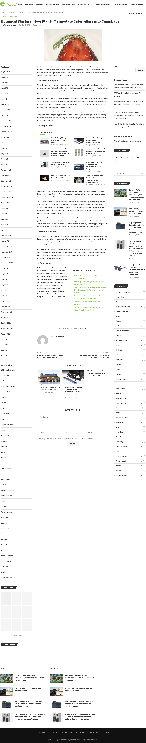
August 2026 (5, 72)
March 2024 (5, 230)
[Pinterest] (136, 13)
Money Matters (136, 4)
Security (130, 427)
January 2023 (5, 307)
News (130, 408)
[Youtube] (139, 13)
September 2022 (7, 328)
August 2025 (5, 137)
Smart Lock (130, 432)
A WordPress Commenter (122, 141)
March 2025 (5, 165)
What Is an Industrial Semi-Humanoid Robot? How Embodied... (96, 373)
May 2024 (4, 219)
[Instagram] (134, 13)
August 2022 (5, 334)
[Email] (116, 162)
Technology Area (130, 446)
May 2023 (4, 285)
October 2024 (6, 192)
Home (20, 4)
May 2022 (4, 350)
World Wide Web (120, 4)
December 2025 (6, 115)
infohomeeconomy (9, 25)
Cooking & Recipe (130, 311)
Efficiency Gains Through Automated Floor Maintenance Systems (94, 140)
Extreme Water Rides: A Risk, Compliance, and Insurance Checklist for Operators (136, 195)
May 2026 (4, 88)
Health (130, 345)
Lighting (130, 374)
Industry (130, 355)
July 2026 (4, 77)
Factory (130, 321)
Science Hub (59, 320)
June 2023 (4, 279)
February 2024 (6, 236)
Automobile (130, 297)
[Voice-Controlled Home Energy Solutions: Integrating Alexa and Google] (79, 167)
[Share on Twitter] (80, 328)
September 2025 (7, 132)
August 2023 (5, 268)
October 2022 (6, 323)
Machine (130, 384)
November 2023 (6, 252)
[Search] (145, 13)
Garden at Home (68, 4)
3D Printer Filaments (130, 292)
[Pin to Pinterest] (82, 328)
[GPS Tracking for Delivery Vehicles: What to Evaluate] (120, 211)
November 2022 (6, 318)
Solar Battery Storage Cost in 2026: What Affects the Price (61, 140)
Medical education (130, 398)
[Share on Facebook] (78, 328)
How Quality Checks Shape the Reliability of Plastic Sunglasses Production (137, 269)
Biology (130, 302)
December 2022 (6, 312)
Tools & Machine (84, 4)
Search (116, 66)
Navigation (137, 141)
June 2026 (4, 83)
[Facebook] (129, 13)
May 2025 (4, 154)
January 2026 (5, 110)
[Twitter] (131, 13)
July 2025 (4, 143)
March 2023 (5, 296)
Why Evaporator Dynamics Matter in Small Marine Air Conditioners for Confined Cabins (128, 104)
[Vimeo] (141, 13)
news (49, 320)
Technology (130, 442)
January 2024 (5, 241)
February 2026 (6, 104)
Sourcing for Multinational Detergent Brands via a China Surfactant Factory (96, 151)
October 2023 (6, 257)
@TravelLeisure (16, 635)
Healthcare (130, 350)
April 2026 (4, 94)
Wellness (130, 471)
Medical (130, 393)
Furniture (130, 336)
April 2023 (4, 290)
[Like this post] (76, 328)
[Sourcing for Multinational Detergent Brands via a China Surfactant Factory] (79, 152)
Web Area (39, 4)
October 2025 (6, 126)
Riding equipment (130, 418)
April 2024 (4, 225)
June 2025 (4, 148)
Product (130, 413)
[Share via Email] (85, 328)
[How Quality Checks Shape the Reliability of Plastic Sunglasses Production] (120, 268)
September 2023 (7, 263)
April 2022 (4, 356)
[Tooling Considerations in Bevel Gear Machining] (44, 164)
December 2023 (6, 247)
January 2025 (5, 175)
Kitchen (130, 369)
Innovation (130, 360)
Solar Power (130, 437)
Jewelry (130, 364)
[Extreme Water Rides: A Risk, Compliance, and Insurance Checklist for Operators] (120, 193)
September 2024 (7, 197)
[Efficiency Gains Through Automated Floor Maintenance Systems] (79, 141)
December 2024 (6, 181)
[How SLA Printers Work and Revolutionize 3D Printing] (44, 178)
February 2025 (6, 170)
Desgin (130, 316)
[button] (41, 385)
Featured (29, 4)
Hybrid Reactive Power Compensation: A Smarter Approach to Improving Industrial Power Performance (128, 115)
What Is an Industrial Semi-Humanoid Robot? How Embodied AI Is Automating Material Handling (90, 290)
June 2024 (4, 214)
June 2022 (4, 345)
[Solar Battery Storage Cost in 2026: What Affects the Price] (44, 141)
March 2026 (5, 99)
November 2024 (6, 186)
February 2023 (6, 301)
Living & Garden (52, 4)
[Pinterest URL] (6, 598)
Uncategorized (130, 461)
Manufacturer (130, 389)
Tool (130, 451)
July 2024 (4, 208)
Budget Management (103, 4)
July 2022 (4, 339)
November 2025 (6, 121)
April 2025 (4, 159)
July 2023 (4, 274)
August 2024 (5, 203)
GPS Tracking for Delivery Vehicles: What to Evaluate (136, 211)
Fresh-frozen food (130, 331)
